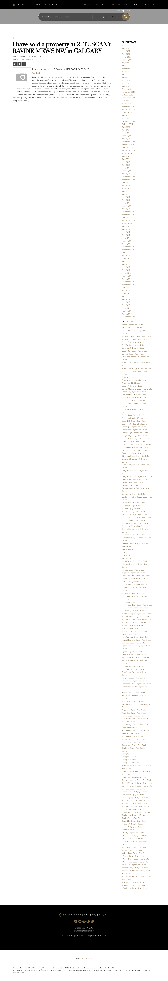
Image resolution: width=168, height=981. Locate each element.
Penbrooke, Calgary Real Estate (134, 669)
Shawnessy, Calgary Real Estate (134, 777)
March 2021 (126, 83)
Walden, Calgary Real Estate (133, 856)
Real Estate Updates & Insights (134, 692)
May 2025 (126, 51)
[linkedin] (88, 921)
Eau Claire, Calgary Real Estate (134, 503)
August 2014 (127, 223)
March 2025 (126, 57)
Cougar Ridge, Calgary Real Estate (135, 435)
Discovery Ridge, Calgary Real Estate (136, 456)
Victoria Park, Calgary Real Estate (135, 853)
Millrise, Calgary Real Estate (132, 625)
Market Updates (128, 602)
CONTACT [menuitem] (149, 4)
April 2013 (126, 270)
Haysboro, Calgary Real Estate (134, 535)
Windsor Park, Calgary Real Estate (135, 867)
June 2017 (126, 127)
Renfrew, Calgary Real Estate (133, 701)
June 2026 (126, 48)
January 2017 (127, 138)
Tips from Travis (128, 829)
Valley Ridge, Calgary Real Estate (134, 847)
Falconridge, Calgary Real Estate (134, 514)
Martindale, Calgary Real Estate (134, 611)
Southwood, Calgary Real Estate (134, 803)
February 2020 (127, 89)
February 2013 (127, 276)
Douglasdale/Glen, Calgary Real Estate (137, 476)
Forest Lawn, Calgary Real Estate (135, 520)
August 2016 (127, 153)
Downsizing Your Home (131, 485)
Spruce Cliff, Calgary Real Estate (134, 809)
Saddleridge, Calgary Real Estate (134, 745)
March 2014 (126, 238)
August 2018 (127, 112)
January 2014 (127, 244)
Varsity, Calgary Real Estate (132, 850)
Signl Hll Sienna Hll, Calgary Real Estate (137, 783)
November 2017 (128, 121)
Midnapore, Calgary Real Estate (134, 622)
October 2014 (127, 217)
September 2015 (128, 185)
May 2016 (126, 162)
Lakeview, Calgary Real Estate (133, 578)
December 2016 (128, 141)
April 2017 (126, 130)
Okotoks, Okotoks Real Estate (134, 654)
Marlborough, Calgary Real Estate (135, 608)
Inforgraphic (126, 558)
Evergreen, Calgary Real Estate (134, 511)
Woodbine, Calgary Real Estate (134, 885)
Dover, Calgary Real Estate (132, 482)
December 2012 (128, 281)
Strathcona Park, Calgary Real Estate (136, 812)
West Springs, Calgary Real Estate (135, 862)
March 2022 (126, 71)
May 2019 (126, 101)
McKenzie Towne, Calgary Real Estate (136, 619)
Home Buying (127, 546)
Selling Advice (127, 754)
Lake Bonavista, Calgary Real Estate (136, 576)
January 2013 (127, 279)
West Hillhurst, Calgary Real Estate (135, 859)
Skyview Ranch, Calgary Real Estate (135, 792)
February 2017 (127, 136)
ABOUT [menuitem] (92, 4)
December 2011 (128, 317)
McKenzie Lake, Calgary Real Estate (136, 616)
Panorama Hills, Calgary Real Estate (135, 657)
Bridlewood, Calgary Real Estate (134, 371)
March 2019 (126, 103)
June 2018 (126, 115)
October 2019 (127, 95)
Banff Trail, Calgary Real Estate (133, 345)
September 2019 (128, 98)
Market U (125, 599)
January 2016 (127, 173)
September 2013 (128, 255)
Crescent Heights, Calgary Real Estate (136, 444)
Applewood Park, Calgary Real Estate (136, 336)
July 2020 (125, 86)
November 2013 (128, 249)
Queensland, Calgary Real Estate (134, 681)
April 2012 (126, 305)
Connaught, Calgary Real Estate (134, 427)
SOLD (128, 11)
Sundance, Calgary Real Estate (133, 815)
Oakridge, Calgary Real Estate (133, 643)
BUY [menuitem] (103, 4)
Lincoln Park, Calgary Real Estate (134, 584)
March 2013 (126, 273)
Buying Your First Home (131, 383)
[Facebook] (75, 921)
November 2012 (128, 284)
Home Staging (127, 549)
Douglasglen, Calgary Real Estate (134, 479)
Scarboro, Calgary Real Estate (133, 748)
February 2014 (127, 241)
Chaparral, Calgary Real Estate (133, 400)
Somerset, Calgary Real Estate (133, 794)
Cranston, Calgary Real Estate (133, 441)
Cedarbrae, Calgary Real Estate (134, 397)
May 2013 (126, 267)
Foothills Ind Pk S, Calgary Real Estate (136, 517)
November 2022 (128, 68)
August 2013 (127, 258)
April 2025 (126, 54)
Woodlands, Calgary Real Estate (134, 888)
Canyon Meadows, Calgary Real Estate (137, 389)
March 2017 (126, 133)
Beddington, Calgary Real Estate (134, 351)
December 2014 (128, 211)
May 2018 (126, 118)
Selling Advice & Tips (129, 757)
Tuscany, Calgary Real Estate (28, 59)
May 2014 (126, 232)
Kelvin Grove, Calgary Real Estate (135, 561)
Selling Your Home (129, 759)
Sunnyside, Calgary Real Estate (134, 821)
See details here (38, 73)
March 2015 (126, 203)
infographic (126, 555)
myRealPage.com (87, 958)
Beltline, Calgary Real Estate (133, 354)
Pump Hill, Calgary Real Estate (133, 678)
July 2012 (125, 296)
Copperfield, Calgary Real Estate (134, 430)
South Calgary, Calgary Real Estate (135, 797)
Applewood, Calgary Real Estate (134, 339)
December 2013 (128, 246)
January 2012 (127, 314)
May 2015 (126, 197)
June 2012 (126, 299)
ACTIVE (119, 11)
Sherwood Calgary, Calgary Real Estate (137, 780)
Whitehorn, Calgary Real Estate (134, 865)
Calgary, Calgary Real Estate (132, 386)
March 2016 (126, 168)
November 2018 (128, 106)
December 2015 (128, 176)
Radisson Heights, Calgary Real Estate (136, 684)
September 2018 (128, 109)
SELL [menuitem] (110, 4)
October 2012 (127, 287)
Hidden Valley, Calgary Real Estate (135, 543)
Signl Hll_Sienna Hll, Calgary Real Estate (137, 786)
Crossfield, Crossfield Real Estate (135, 447)
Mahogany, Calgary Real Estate (134, 593)
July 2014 (125, 226)
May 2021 (126, 80)
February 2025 (127, 60)
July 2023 (125, 63)
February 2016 (127, 171)
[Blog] (92, 921)
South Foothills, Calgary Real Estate (135, 800)
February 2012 (127, 311)
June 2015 (126, 194)
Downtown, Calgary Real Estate (134, 494)
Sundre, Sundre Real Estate (132, 818)
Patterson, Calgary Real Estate (134, 666)
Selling (124, 751)
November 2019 (128, 92)
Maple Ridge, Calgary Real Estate (134, 596)
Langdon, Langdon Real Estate (133, 581)
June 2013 (126, 264)
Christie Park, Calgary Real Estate (135, 415)
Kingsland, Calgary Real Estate (133, 573)
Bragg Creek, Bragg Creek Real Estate (136, 368)
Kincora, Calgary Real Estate (133, 570)
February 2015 (127, 206)
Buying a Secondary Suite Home (134, 380)
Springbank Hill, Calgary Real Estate (135, 806)
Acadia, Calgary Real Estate (132, 325)
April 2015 (126, 200)
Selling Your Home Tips (130, 762)
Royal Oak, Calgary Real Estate (134, 713)
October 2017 (127, 124)
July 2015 (125, 191)
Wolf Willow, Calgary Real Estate (134, 882)
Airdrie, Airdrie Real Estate (132, 327)
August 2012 (127, 293)
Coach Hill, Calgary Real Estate (134, 421)
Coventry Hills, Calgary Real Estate (135, 438)
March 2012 (126, 308)
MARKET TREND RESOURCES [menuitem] (130, 4)
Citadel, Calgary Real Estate (132, 418)
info (123, 552)
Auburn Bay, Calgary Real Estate (134, 342)
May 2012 (126, 302)
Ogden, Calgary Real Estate (132, 651)
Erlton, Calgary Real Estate (132, 508)
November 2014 (128, 214)
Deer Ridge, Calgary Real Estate (134, 453)
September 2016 (128, 150)
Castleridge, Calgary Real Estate (134, 395)
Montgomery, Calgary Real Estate (135, 631)
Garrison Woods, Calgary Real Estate (136, 523)
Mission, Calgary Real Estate (133, 628)
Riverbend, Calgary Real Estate (134, 710)
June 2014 (126, 229)
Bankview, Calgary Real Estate (133, 348)
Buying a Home (128, 377)
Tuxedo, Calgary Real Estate (132, 838)
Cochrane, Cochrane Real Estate (134, 424)
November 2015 (128, 179)
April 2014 (126, 235)
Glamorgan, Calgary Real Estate (134, 526)
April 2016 (126, 165)
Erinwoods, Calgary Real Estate (134, 505)
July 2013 (125, 261)
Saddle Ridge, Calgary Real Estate (135, 742)
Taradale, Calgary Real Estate (133, 824)
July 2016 (125, 156)
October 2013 (127, 252)
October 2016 (127, 147)
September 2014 (128, 220)
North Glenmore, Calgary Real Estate (136, 640)
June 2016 (126, 159)
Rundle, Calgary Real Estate (132, 716)
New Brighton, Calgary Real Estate (135, 637)
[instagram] (84, 921)
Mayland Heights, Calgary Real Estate (136, 613)
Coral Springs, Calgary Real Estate (135, 433)
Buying (124, 374)
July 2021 (125, 74)
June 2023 (126, 65)
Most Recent (127, 45)
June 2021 (126, 77)
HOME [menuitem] (83, 4)
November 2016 (128, 144)
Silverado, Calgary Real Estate (133, 789)
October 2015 (127, 182)
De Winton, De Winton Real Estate (135, 450)
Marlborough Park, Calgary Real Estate (137, 605)
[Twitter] (79, 921)
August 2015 (127, 188)
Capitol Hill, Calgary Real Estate (134, 392)
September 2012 (128, 290)
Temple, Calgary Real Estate (132, 827)
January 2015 (127, 208)
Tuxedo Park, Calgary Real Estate (134, 835)
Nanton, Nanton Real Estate (133, 634)
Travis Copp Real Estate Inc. (38, 4)
